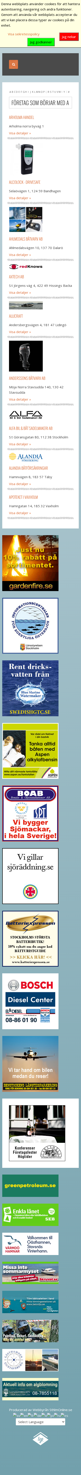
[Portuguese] (50, 1415)
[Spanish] (64, 1415)
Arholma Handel (21, 117)
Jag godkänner (41, 42)
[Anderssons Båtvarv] (40, 356)
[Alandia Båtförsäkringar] (40, 457)
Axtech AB (16, 276)
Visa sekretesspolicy (24, 34)
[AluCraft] (40, 305)
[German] (37, 1415)
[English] (24, 1415)
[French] (31, 1415)
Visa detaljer (18, 133)
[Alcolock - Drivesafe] (40, 158)
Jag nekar (69, 36)
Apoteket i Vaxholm (23, 497)
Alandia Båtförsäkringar (28, 468)
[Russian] (57, 1415)
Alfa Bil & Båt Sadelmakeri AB (30, 428)
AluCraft (16, 316)
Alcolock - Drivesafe (24, 182)
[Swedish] (16, 1415)
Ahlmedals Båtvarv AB (26, 239)
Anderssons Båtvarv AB (27, 378)
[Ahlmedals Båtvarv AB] (40, 219)
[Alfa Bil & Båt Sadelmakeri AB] (40, 415)
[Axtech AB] (40, 267)
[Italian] (44, 1415)
